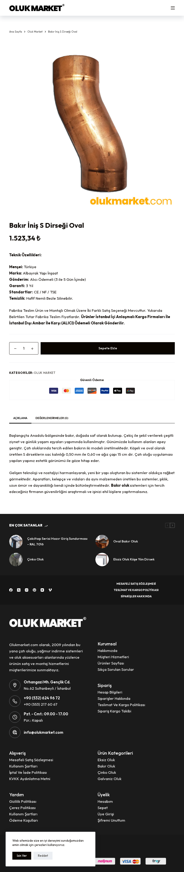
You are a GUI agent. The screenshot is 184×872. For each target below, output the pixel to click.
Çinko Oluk (35, 559)
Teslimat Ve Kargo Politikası (136, 590)
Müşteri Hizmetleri (113, 656)
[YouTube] (42, 590)
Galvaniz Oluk (109, 778)
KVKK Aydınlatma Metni (29, 778)
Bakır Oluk (106, 766)
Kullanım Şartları (23, 766)
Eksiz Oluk (106, 759)
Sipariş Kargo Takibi (114, 711)
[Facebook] (11, 590)
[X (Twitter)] (18, 590)
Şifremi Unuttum (111, 820)
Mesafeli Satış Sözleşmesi (136, 583)
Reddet (43, 855)
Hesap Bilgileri (110, 692)
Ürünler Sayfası (111, 663)
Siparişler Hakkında (136, 596)
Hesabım (105, 801)
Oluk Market (44, 373)
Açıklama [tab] (20, 418)
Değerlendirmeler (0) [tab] (51, 418)
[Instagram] (26, 590)
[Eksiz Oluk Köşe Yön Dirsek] (102, 559)
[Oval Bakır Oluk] (102, 541)
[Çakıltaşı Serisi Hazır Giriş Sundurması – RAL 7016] (16, 541)
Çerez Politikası (22, 807)
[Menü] (173, 8)
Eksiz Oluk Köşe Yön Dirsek (134, 559)
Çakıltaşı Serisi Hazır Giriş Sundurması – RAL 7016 (57, 541)
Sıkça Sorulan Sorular (116, 669)
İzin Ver (22, 855)
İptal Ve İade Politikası (28, 772)
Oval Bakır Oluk (125, 541)
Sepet (103, 807)
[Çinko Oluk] (16, 559)
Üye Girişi (106, 814)
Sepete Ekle (108, 348)
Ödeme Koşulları (23, 820)
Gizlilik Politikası (22, 801)
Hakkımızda (107, 650)
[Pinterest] (34, 590)
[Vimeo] (50, 590)
